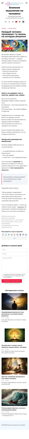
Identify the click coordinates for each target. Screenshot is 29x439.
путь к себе (18, 221)
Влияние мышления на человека (14, 10)
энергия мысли (6, 227)
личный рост (20, 220)
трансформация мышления (10, 225)
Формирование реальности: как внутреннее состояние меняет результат (13, 314)
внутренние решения (8, 216)
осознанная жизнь (7, 221)
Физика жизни (8, 48)
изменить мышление (8, 218)
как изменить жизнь (8, 220)
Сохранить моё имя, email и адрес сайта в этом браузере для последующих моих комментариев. (14, 276)
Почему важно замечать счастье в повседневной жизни (14, 409)
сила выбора (6, 223)
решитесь (21, 207)
